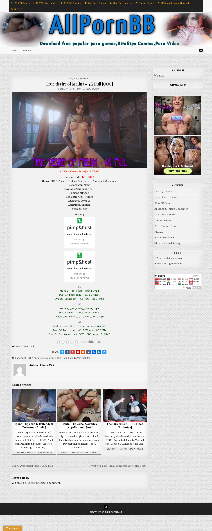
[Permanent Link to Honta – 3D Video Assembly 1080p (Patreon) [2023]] (79, 405)
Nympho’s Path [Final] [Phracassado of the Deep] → (119, 465)
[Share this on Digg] (94, 352)
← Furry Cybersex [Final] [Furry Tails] (31, 465)
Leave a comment (92, 89)
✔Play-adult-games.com (168, 263)
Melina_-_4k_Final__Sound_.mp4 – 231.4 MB (79, 326)
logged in (32, 483)
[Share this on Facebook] (67, 352)
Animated (37, 358)
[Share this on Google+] (72, 352)
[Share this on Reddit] (83, 352)
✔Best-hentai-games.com (169, 258)
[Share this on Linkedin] (99, 352)
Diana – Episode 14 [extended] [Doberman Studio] (34, 426)
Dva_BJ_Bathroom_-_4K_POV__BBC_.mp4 (79, 298)
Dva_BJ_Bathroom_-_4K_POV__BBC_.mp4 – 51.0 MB (79, 334)
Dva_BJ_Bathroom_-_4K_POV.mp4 (79, 294)
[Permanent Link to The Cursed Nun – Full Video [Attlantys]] (125, 405)
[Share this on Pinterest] (78, 352)
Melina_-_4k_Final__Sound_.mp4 (79, 291)
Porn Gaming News (165, 226)
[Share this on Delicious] (104, 352)
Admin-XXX (64, 89)
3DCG (27, 358)
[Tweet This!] (62, 352)
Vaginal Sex (84, 358)
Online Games (146, 3)
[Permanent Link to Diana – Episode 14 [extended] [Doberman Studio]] (34, 405)
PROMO (18, 9)
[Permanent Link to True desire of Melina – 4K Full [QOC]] (79, 130)
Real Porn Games (97, 3)
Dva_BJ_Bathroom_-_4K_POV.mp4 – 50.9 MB (79, 330)
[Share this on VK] (88, 352)
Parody (72, 358)
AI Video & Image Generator (175, 3)
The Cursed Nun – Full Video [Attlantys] (125, 426)
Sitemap (27, 50)
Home (14, 50)
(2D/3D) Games (22, 3)
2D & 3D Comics (72, 3)
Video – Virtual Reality (167, 243)
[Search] (201, 50)
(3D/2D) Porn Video (46, 3)
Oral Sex (62, 358)
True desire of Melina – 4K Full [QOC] (79, 84)
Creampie (50, 358)
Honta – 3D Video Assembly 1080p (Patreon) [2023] (79, 426)
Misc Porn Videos (122, 3)
